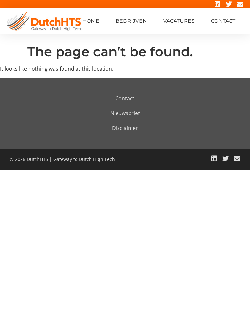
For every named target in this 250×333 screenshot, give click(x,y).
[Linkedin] (217, 4)
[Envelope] (240, 4)
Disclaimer (125, 128)
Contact (223, 21)
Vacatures (179, 21)
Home (90, 21)
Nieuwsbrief (125, 113)
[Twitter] (229, 4)
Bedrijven (131, 21)
